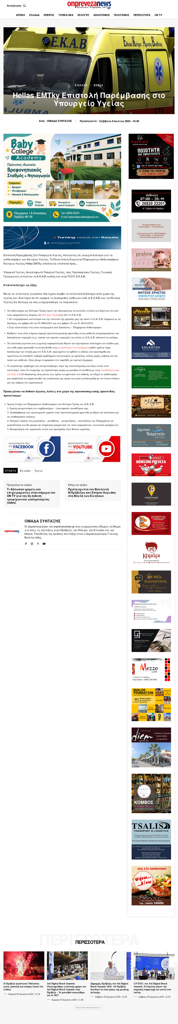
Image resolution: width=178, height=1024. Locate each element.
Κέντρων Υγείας (50, 314)
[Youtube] (44, 543)
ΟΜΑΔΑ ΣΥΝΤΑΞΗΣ (59, 120)
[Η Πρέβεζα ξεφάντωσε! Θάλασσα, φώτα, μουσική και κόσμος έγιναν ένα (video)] (23, 965)
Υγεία (39, 470)
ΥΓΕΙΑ (98, 85)
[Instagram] (32, 543)
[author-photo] (5, 994)
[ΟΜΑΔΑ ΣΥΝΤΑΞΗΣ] (11, 531)
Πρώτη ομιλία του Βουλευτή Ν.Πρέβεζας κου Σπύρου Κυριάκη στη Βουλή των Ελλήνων (92, 493)
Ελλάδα (81, 85)
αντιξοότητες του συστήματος (73, 347)
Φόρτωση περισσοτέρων (88, 1007)
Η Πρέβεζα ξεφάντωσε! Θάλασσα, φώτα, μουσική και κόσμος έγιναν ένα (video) (23, 986)
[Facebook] (26, 543)
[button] (17, 5)
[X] (38, 543)
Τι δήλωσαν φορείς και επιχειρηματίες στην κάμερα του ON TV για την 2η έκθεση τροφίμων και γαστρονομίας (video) (31, 496)
